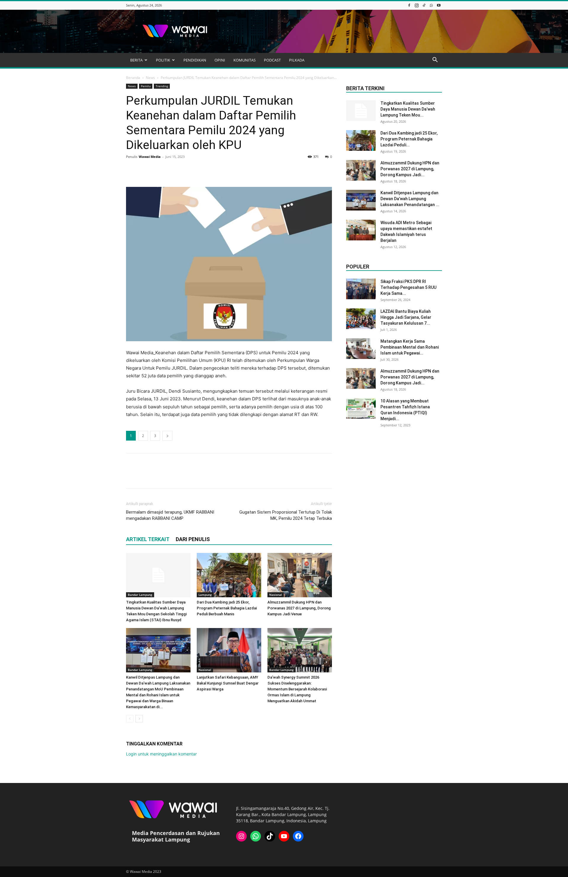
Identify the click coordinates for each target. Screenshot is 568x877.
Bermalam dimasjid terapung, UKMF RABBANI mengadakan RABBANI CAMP (170, 515)
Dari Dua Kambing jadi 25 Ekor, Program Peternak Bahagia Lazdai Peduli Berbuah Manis (227, 608)
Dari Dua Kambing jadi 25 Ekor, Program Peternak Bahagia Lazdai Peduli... (409, 139)
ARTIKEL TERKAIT (148, 539)
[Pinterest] (159, 170)
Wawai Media (150, 156)
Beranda (133, 77)
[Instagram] (416, 5)
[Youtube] (438, 5)
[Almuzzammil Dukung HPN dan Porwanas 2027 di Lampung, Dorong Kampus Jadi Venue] (299, 575)
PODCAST (272, 60)
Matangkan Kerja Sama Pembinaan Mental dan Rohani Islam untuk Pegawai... (409, 347)
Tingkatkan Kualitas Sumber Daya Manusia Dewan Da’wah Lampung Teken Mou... (407, 109)
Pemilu (146, 86)
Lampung (205, 595)
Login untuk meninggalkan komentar (161, 753)
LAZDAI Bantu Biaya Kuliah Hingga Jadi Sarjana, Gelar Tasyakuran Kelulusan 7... (405, 317)
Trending (162, 86)
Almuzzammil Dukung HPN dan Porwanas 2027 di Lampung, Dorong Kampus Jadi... (409, 169)
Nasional (275, 595)
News (150, 77)
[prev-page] (129, 718)
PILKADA (296, 60)
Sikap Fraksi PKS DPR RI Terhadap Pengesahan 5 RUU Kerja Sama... (408, 287)
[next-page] (139, 718)
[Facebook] (409, 5)
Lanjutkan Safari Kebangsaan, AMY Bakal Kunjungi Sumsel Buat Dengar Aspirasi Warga (228, 683)
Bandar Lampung (140, 595)
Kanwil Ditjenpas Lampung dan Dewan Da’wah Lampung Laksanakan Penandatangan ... (409, 198)
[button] (435, 60)
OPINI (219, 60)
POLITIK (163, 60)
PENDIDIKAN (194, 60)
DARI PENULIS (193, 539)
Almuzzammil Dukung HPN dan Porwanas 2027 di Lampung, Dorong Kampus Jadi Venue (299, 608)
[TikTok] (424, 5)
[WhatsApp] (431, 5)
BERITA (136, 60)
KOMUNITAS (244, 60)
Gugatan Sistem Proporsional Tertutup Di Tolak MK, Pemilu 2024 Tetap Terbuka (285, 515)
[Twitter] (145, 170)
